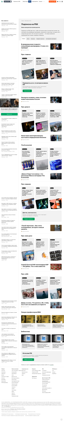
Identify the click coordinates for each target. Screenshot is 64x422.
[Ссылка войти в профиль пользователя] (62, 1)
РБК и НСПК (4, 120)
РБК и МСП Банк (4, 308)
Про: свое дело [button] (26, 236)
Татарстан (13, 387)
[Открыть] (9, 1)
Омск (13, 375)
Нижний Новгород (15, 382)
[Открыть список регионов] (57, 1)
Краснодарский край (15, 381)
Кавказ (13, 391)
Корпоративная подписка (36, 373)
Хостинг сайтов (45, 383)
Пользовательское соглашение (34, 413)
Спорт (3, 97)
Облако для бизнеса (45, 379)
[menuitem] (17, 1)
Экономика (3, 138)
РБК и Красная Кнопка (5, 236)
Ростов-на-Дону (14, 385)
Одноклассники (25, 372)
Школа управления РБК (46, 392)
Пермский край (14, 384)
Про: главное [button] (26, 54)
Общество (3, 25)
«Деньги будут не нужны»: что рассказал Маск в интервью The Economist (33, 175)
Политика (3, 31)
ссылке (51, 364)
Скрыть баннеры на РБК (36, 370)
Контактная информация (46, 372)
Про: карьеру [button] (26, 184)
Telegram (23, 373)
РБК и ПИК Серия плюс (6, 85)
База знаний (4, 381)
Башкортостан (14, 376)
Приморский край (15, 396)
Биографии (3, 379)
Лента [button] (28, 38)
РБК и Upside (4, 217)
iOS (53, 370)
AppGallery (54, 373)
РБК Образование (5, 382)
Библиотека (25, 331)
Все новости (5, 20)
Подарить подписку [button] (40, 38)
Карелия (13, 393)
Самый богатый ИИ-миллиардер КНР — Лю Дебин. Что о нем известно (34, 265)
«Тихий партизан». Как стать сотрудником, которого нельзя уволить (32, 227)
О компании (44, 370)
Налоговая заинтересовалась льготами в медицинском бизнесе (33, 136)
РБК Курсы (44, 391)
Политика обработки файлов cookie (32, 415)
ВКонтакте (24, 370)
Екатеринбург (14, 372)
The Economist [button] (26, 145)
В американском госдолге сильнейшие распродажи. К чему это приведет (34, 46)
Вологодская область (15, 378)
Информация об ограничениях (8, 413)
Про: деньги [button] (25, 107)
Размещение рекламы (46, 375)
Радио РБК (6, 1)
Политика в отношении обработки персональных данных (13, 415)
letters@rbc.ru (8, 406)
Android (53, 372)
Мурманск (13, 394)
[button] (57, 1)
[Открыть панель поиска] (60, 1)
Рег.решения (44, 385)
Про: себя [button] (24, 274)
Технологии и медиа (5, 376)
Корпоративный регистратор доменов (46, 381)
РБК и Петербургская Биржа (7, 151)
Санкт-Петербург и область (17, 370)
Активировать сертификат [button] (51, 38)
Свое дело (24, 239)
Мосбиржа (12, 408)
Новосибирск (14, 373)
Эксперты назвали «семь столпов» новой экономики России (33, 98)
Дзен (23, 375)
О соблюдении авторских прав (21, 413)
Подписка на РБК (35, 372)
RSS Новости (34, 378)
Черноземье (14, 390)
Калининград (14, 379)
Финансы (52, 58)
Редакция (44, 373)
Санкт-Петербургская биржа (20, 408)
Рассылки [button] (33, 38)
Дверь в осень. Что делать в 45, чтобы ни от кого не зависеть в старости (35, 303)
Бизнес (52, 149)
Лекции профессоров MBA (31, 312)
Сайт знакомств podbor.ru (47, 388)
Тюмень (13, 388)
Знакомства (44, 386)
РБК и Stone (4, 330)
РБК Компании (44, 389)
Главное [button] (23, 38)
